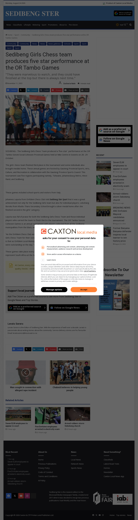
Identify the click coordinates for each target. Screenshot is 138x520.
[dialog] (69, 260)
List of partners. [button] (90, 271)
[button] (69, 260)
